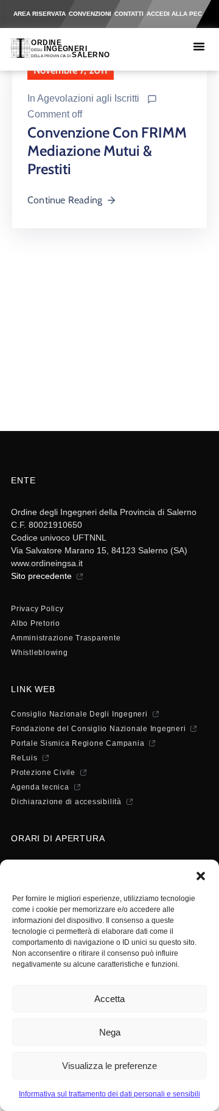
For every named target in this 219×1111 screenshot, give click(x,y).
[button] (201, 875)
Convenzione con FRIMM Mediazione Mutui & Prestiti (107, 151)
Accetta (109, 999)
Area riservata (39, 13)
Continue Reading (64, 200)
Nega (109, 1032)
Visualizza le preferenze (109, 1065)
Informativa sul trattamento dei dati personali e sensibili (109, 1094)
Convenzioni (90, 13)
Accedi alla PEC (174, 13)
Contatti (129, 13)
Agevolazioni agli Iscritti (88, 98)
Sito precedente (41, 576)
